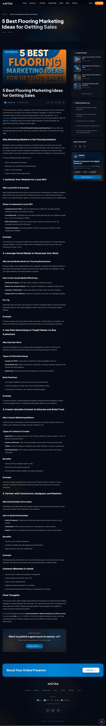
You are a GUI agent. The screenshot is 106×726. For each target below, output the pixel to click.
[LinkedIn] (53, 710)
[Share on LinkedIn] (59, 102)
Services (32, 3)
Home (25, 3)
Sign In (91, 3)
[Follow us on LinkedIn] (80, 146)
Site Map (71, 690)
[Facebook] (48, 710)
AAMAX (19, 616)
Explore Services (86, 177)
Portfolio (42, 3)
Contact (74, 3)
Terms (79, 690)
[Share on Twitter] (56, 102)
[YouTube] (58, 710)
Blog (67, 3)
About (61, 3)
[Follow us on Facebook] (75, 146)
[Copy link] (63, 102)
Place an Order (33, 646)
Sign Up (99, 3)
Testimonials (52, 3)
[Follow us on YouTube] (85, 146)
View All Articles (86, 93)
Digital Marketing (11, 52)
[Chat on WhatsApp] (101, 721)
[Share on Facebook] (52, 102)
